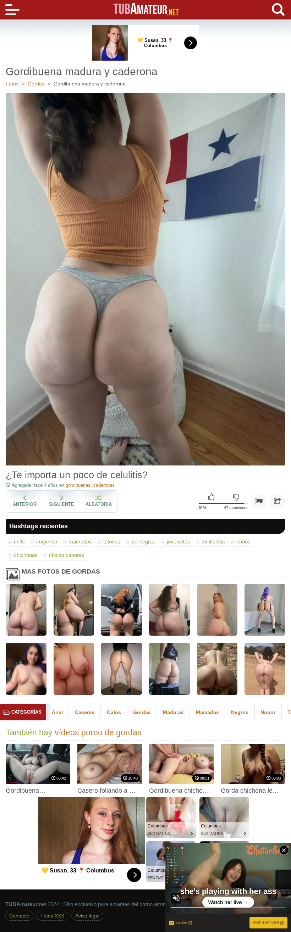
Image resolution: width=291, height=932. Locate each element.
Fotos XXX (52, 916)
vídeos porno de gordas (98, 732)
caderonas (104, 485)
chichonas (26, 555)
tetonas (111, 541)
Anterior (25, 504)
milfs (19, 541)
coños (243, 541)
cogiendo (46, 541)
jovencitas (178, 541)
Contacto (19, 916)
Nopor (267, 712)
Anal (57, 712)
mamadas (80, 541)
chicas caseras (66, 555)
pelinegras (143, 541)
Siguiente (61, 504)
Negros (239, 712)
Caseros (85, 712)
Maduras (173, 712)
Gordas (142, 712)
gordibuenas (78, 485)
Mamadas (207, 712)
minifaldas (213, 541)
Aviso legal (87, 916)
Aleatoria (99, 504)
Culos (114, 712)
